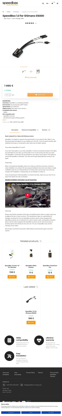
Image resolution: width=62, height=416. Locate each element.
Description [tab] (14, 130)
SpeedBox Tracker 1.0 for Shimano (12, 266)
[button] (12, 276)
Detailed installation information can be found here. (21, 180)
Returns (40, 372)
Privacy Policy (30, 372)
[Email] (21, 385)
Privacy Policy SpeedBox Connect (54, 374)
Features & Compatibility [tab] (30, 130)
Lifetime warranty (50, 339)
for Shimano (16, 11)
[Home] (10, 3)
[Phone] (4, 385)
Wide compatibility (22, 339)
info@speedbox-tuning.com (33, 385)
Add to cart (41, 95)
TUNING (8, 11)
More (4, 120)
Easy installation (21, 354)
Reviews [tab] (46, 130)
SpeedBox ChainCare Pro (50, 266)
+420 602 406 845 (12, 385)
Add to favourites (32, 77)
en (48, 4)
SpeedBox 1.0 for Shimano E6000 (31, 312)
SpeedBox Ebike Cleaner (31, 266)
